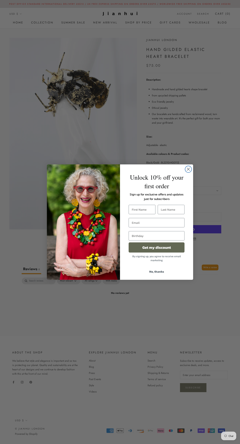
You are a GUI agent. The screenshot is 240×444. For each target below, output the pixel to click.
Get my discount (156, 247)
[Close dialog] (188, 169)
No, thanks (156, 271)
